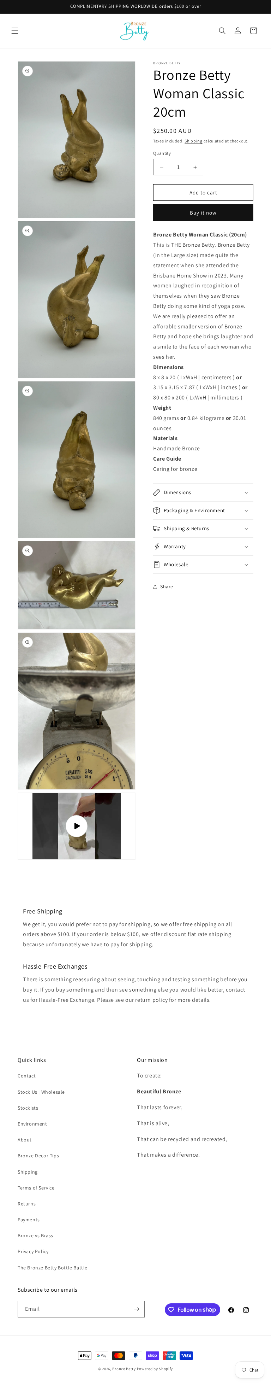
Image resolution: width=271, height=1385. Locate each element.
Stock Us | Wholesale (41, 1092)
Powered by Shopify (155, 1368)
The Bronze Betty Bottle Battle (53, 1267)
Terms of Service (36, 1188)
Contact (27, 1076)
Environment (32, 1124)
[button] (15, 31)
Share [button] (166, 586)
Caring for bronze (175, 469)
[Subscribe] (136, 1309)
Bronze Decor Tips (38, 1155)
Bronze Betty (124, 1368)
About (25, 1139)
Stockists (28, 1108)
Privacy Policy (33, 1251)
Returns (27, 1203)
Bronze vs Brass (35, 1235)
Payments (29, 1219)
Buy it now (203, 212)
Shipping (194, 141)
